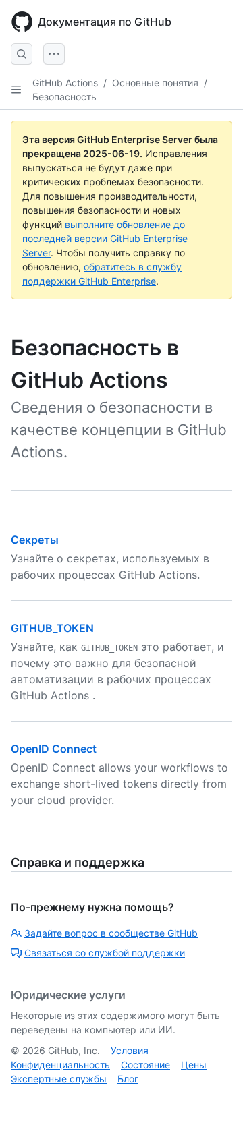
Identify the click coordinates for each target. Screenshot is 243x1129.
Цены (194, 1064)
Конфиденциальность (60, 1064)
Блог (127, 1078)
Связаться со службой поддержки (104, 952)
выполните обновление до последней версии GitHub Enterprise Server (105, 238)
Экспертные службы (59, 1078)
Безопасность (64, 97)
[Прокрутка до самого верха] (213, 1099)
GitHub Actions (65, 82)
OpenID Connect (54, 748)
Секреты (35, 539)
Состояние (145, 1064)
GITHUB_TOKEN (52, 628)
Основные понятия (155, 82)
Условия (129, 1050)
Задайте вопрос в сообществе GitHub (111, 933)
